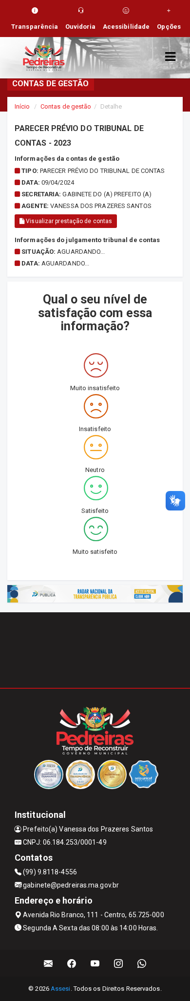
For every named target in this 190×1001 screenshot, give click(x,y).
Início (22, 106)
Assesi (61, 988)
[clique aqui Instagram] (118, 963)
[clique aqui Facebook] (71, 963)
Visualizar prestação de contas (68, 221)
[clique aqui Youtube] (95, 963)
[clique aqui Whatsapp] (142, 963)
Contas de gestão (66, 106)
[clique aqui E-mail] (48, 963)
